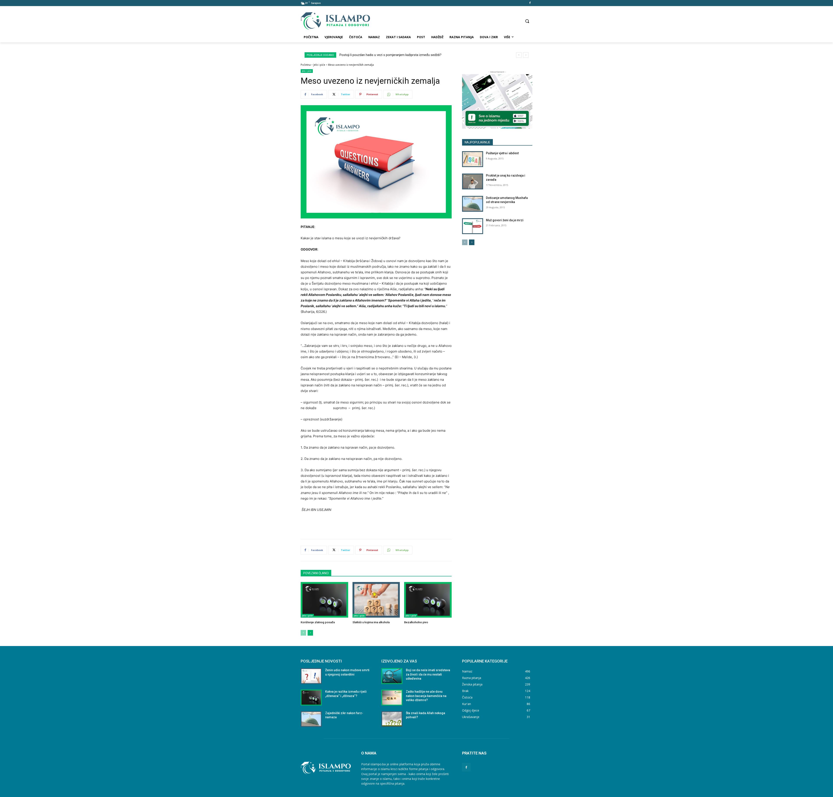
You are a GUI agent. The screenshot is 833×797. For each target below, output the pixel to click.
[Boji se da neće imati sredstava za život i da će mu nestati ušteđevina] (391, 676)
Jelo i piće (319, 65)
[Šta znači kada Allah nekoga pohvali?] (391, 719)
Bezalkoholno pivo (416, 622)
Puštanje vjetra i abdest (502, 153)
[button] (527, 21)
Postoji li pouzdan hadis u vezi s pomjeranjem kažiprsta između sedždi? (390, 55)
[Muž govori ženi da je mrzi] (472, 226)
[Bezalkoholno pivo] (428, 600)
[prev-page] (303, 633)
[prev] (518, 55)
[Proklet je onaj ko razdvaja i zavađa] (472, 181)
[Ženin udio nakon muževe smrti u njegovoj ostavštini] (311, 676)
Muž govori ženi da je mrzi (504, 220)
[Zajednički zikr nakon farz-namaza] (311, 719)
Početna (306, 65)
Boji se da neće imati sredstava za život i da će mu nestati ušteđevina (428, 674)
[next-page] (310, 633)
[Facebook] (529, 3)
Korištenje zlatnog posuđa (318, 622)
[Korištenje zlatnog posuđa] (324, 600)
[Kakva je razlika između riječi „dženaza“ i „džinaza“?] (311, 697)
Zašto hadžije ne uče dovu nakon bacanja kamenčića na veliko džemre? (426, 696)
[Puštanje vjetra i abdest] (472, 159)
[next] (525, 55)
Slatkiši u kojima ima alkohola (371, 622)
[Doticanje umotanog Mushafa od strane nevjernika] (472, 204)
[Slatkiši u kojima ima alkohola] (376, 600)
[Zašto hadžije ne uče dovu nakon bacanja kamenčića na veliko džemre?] (391, 697)
